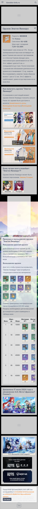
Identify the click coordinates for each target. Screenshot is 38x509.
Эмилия (23, 177)
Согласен (7, 499)
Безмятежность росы (18, 103)
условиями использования (24, 492)
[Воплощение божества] (19, 137)
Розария (29, 177)
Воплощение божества (11, 106)
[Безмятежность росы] (19, 120)
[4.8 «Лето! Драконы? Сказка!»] (19, 405)
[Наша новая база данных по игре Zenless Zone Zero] (19, 463)
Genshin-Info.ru (13, 2)
